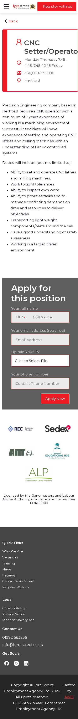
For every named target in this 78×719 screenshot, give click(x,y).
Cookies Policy (13, 608)
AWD (69, 697)
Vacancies (10, 557)
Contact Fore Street (18, 581)
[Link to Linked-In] (26, 663)
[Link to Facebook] (6, 663)
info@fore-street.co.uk (22, 644)
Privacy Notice (13, 614)
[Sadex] (57, 429)
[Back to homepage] (24, 6)
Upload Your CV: (25, 352)
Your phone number (29, 374)
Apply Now (55, 399)
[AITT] (20, 452)
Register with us (57, 6)
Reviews (8, 575)
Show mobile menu (6, 6)
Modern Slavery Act (18, 620)
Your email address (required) (38, 330)
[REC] (20, 429)
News (6, 569)
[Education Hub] (57, 452)
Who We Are (12, 551)
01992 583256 (14, 637)
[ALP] (39, 475)
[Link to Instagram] (16, 663)
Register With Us (15, 587)
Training (8, 563)
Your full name (24, 308)
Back (13, 21)
